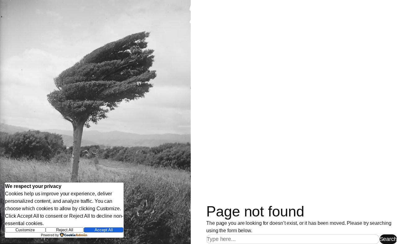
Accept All (104, 230)
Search (388, 239)
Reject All (64, 230)
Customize (25, 230)
